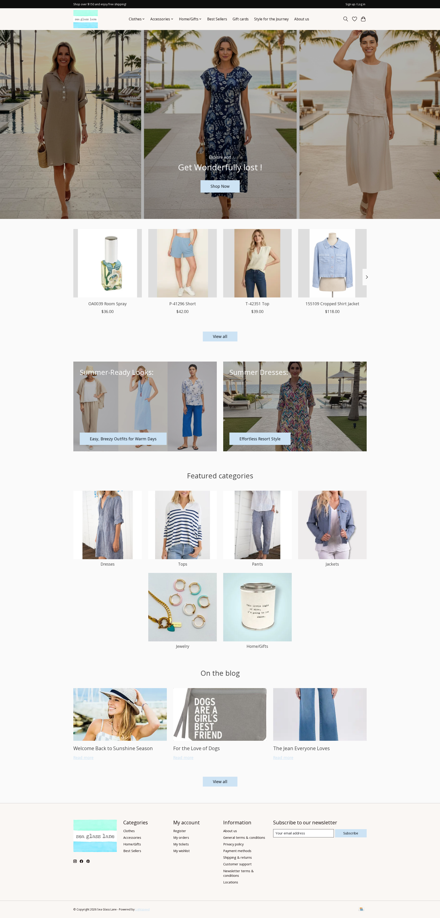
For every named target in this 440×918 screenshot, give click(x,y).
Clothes (129, 830)
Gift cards (241, 19)
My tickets (181, 844)
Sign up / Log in (355, 4)
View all (220, 336)
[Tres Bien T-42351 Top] (257, 263)
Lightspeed (142, 909)
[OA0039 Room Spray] (107, 263)
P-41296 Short (182, 303)
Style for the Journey (271, 19)
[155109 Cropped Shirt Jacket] (332, 263)
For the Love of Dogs (196, 748)
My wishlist (181, 850)
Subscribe (350, 833)
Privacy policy (233, 844)
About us (301, 19)
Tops (182, 564)
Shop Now (220, 186)
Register (179, 830)
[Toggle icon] (345, 19)
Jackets (332, 564)
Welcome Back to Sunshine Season (113, 748)
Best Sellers (217, 19)
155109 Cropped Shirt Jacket (332, 303)
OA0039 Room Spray (107, 303)
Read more (83, 757)
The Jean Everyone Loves (301, 748)
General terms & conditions (244, 837)
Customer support (237, 864)
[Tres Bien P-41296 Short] (182, 263)
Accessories (132, 837)
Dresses (108, 564)
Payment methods (237, 850)
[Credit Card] (361, 909)
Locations (230, 882)
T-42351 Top (257, 303)
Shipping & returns (237, 857)
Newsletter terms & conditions (238, 873)
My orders (181, 837)
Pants (257, 564)
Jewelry (182, 646)
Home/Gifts (257, 646)
